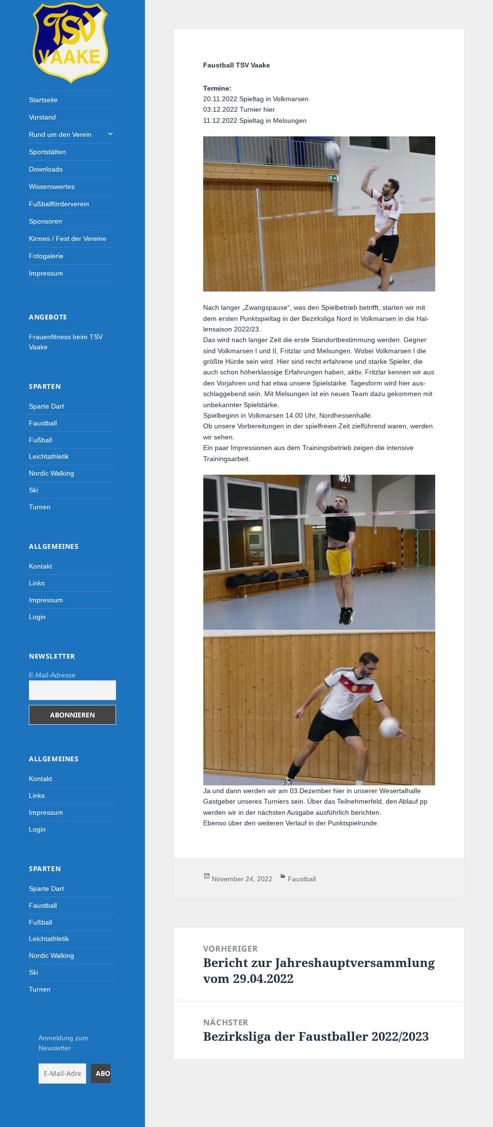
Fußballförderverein (59, 204)
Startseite (43, 100)
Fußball (40, 440)
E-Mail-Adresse (52, 675)
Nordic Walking (51, 473)
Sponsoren (45, 221)
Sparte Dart (46, 406)
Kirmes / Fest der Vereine (67, 238)
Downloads (46, 169)
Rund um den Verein (60, 134)
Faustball (43, 423)
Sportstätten (47, 152)
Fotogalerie (46, 256)
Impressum (46, 273)
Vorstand (42, 117)
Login (37, 617)
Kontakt (40, 566)
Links (37, 583)
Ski (33, 490)
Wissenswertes (52, 186)
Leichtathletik (49, 456)
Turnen (40, 507)
